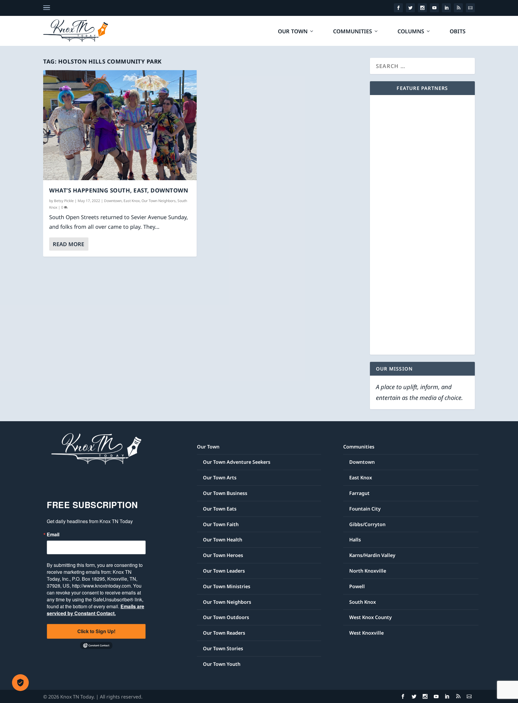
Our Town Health (222, 539)
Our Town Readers (224, 633)
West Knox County (370, 617)
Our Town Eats (220, 508)
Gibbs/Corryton (367, 524)
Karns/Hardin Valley (372, 555)
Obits (458, 32)
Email (53, 534)
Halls (355, 539)
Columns (410, 32)
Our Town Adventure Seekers (236, 462)
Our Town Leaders (224, 570)
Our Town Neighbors (158, 200)
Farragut (359, 493)
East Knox (132, 200)
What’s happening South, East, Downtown (118, 190)
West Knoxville (366, 633)
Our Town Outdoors (226, 617)
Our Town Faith (221, 524)
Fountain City (365, 508)
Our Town (293, 32)
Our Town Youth (221, 664)
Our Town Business (225, 493)
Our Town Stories (223, 648)
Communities (352, 32)
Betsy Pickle (64, 200)
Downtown (113, 200)
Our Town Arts (220, 477)
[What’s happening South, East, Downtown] (120, 125)
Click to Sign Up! (96, 631)
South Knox (362, 602)
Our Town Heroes (223, 555)
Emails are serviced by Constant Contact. (95, 610)
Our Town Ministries (226, 586)
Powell (357, 586)
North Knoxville (367, 570)
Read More (68, 244)
